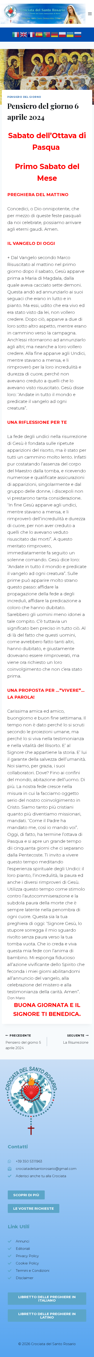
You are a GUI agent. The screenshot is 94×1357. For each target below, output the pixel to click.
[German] (55, 34)
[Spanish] (39, 34)
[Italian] (16, 34)
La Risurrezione (76, 1039)
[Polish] (62, 34)
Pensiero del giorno (24, 97)
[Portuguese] (47, 34)
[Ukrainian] (70, 34)
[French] (31, 34)
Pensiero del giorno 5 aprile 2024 (23, 1042)
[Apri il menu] (90, 13)
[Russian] (78, 34)
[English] (24, 34)
